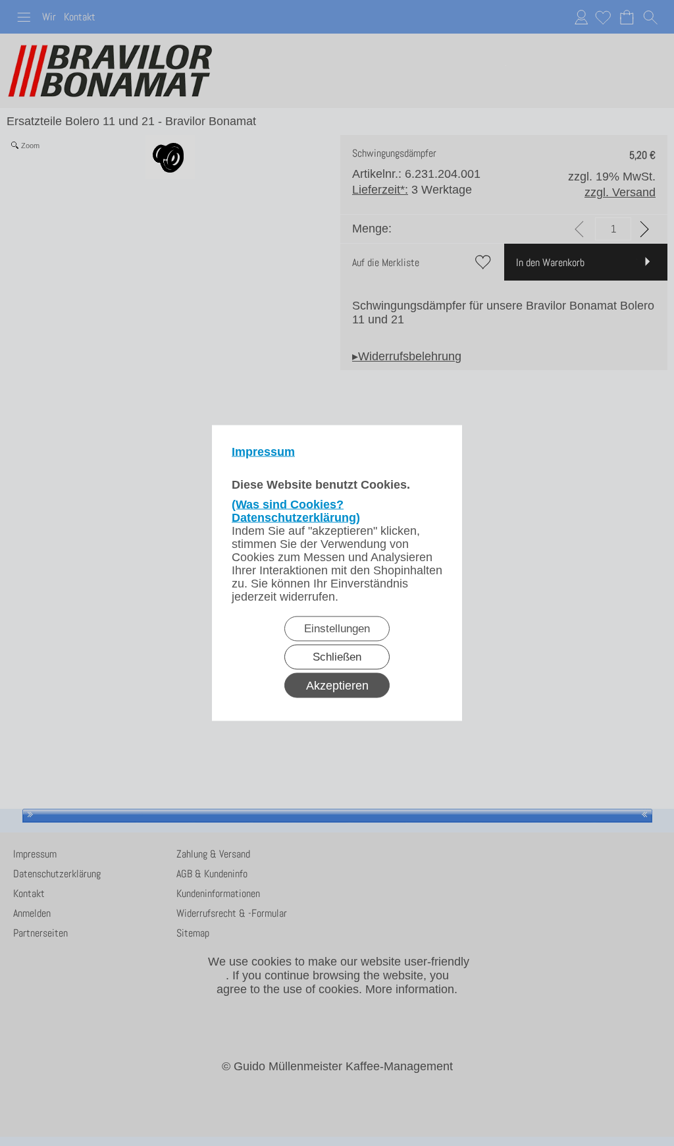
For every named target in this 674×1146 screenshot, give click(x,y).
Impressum (263, 451)
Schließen (337, 657)
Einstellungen (337, 628)
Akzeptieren (337, 685)
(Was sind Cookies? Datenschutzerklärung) (296, 511)
